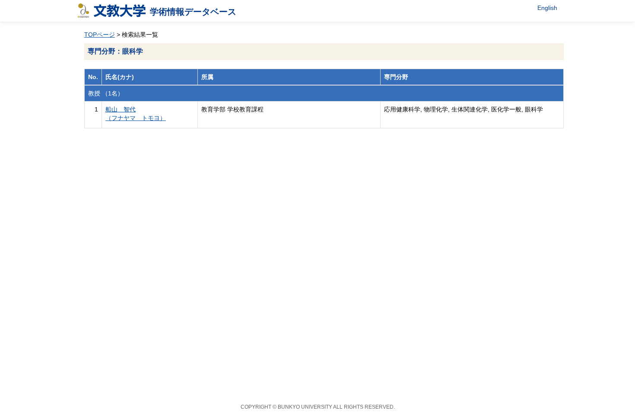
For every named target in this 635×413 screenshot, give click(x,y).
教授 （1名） (106, 93)
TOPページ (99, 34)
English (547, 7)
